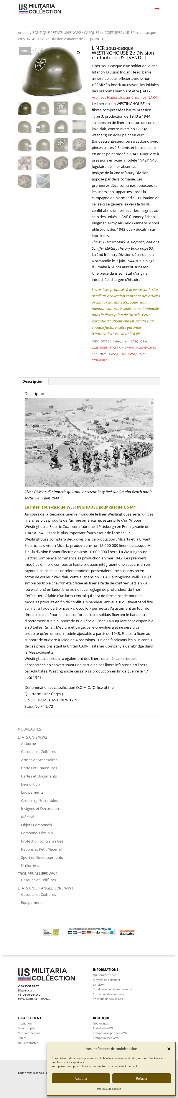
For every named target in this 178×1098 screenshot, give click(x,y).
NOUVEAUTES (146, 347)
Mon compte (26, 1028)
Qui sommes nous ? (105, 975)
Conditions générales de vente (112, 989)
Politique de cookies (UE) (109, 999)
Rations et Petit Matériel (41, 849)
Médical (27, 816)
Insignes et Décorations (41, 808)
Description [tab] (33, 381)
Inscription (25, 1023)
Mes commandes (29, 1033)
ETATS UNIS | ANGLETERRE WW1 (45, 888)
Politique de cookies (109, 1089)
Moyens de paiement (106, 980)
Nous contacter (28, 1043)
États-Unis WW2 (103, 1028)
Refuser (141, 1078)
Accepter (81, 1078)
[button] (169, 1049)
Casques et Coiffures (38, 751)
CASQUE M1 (118, 354)
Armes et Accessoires (39, 759)
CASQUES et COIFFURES (103, 32)
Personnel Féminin (37, 832)
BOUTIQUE (41, 32)
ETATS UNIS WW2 (67, 32)
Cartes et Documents (39, 776)
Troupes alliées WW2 (106, 1038)
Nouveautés (101, 1023)
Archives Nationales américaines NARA (124, 97)
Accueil (23, 32)
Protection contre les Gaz (42, 841)
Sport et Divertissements (42, 857)
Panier (22, 1038)
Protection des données (108, 994)
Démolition (30, 784)
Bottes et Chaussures (39, 767)
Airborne (28, 743)
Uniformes (30, 865)
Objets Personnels (36, 824)
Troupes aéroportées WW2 (110, 1033)
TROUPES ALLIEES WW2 (38, 873)
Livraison (99, 984)
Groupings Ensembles (39, 800)
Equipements (32, 792)
